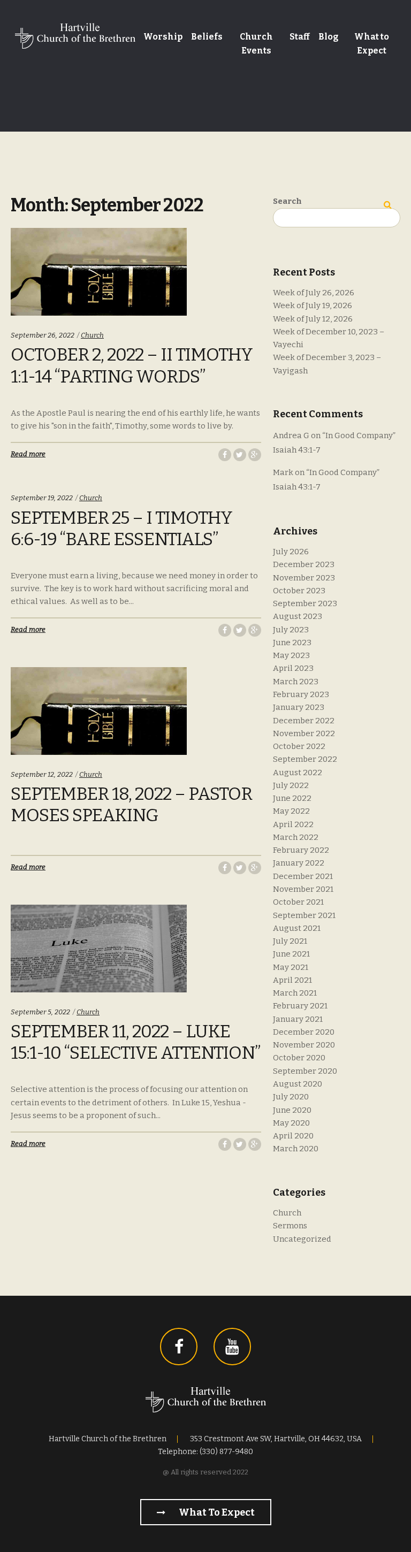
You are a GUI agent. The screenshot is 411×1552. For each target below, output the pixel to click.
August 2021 (297, 928)
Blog (328, 37)
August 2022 (297, 772)
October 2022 (299, 746)
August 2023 (297, 616)
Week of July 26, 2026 (313, 292)
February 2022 (301, 850)
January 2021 (298, 1019)
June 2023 (292, 642)
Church (92, 335)
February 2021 (300, 1006)
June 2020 (292, 1110)
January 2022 (298, 863)
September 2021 (304, 915)
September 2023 (305, 603)
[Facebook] (178, 1346)
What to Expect (371, 44)
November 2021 (303, 889)
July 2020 (291, 1097)
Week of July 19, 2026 (312, 305)
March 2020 (295, 1148)
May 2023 (291, 655)
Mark (283, 472)
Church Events (256, 44)
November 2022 (304, 733)
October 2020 (299, 1057)
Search (287, 201)
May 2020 (291, 1123)
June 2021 (291, 954)
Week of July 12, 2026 (313, 319)
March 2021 (295, 993)
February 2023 (301, 694)
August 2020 (297, 1084)
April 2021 (292, 980)
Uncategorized (302, 1239)
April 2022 (293, 824)
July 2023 (291, 629)
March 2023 (295, 681)
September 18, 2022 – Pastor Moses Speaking (131, 804)
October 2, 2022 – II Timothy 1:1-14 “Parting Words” (132, 365)
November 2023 (304, 578)
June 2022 (292, 798)
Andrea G (291, 435)
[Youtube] (232, 1346)
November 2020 (304, 1045)
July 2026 (291, 551)
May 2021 (290, 967)
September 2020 (305, 1071)
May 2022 (291, 811)
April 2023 (293, 668)
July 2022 (291, 785)
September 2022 (305, 759)
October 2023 (299, 590)
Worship (162, 37)
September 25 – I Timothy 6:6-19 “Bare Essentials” (121, 528)
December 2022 (303, 720)
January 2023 (298, 707)
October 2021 (298, 902)
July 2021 (290, 941)
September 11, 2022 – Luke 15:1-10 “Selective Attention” (135, 1042)
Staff (300, 37)
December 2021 (303, 876)
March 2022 (295, 837)
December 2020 (303, 1032)
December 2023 (303, 564)
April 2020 (293, 1136)
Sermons (290, 1225)
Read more (28, 454)
